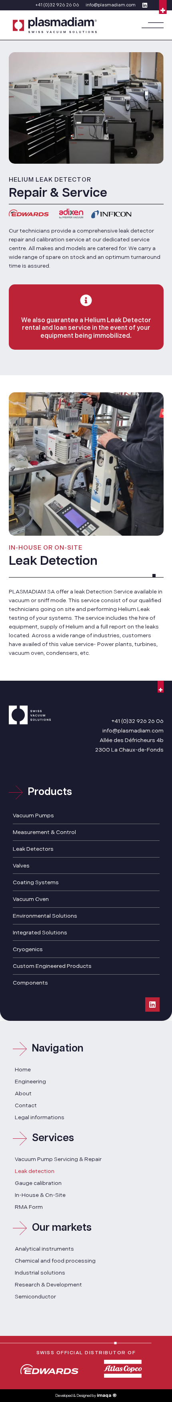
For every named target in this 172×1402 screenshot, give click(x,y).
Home (23, 1069)
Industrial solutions (40, 1272)
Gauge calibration (38, 1183)
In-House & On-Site (40, 1195)
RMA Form (29, 1207)
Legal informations (39, 1117)
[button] (153, 25)
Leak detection (34, 1171)
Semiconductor (35, 1296)
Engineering (30, 1081)
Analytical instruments (44, 1248)
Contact (26, 1105)
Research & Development (48, 1284)
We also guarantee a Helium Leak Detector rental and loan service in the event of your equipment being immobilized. (86, 328)
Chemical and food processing (55, 1260)
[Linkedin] (152, 1004)
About (23, 1093)
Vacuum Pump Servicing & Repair (58, 1159)
